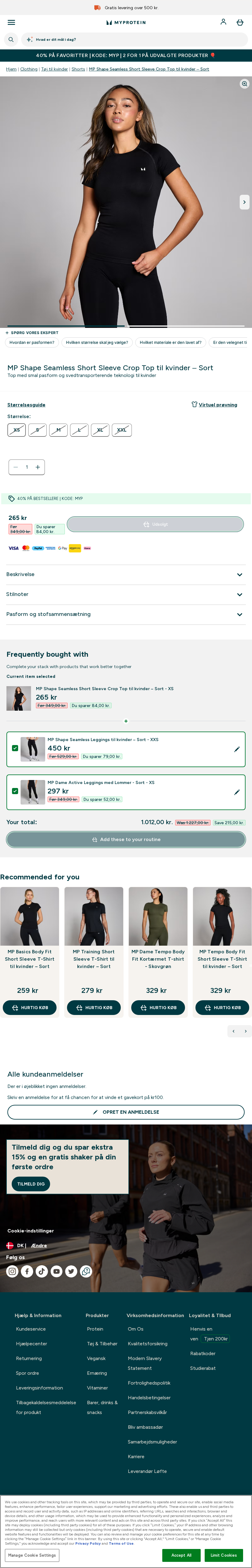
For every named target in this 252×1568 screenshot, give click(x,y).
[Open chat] (86, 1271)
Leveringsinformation (39, 1387)
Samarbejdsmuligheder (152, 1441)
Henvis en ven (209, 1333)
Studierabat (203, 1368)
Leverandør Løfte (147, 1471)
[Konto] (224, 22)
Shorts (78, 69)
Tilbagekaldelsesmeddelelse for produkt (46, 1407)
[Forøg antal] (38, 467)
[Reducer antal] (15, 467)
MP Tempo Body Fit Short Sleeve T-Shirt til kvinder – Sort (222, 959)
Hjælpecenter (31, 1343)
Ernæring (97, 1373)
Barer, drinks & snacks (102, 1407)
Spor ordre (27, 1373)
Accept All (181, 1555)
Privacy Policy (88, 1543)
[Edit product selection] (237, 749)
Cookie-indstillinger (30, 1230)
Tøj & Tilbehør (102, 1343)
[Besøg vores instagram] (12, 1271)
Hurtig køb (34, 1007)
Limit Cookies (224, 1555)
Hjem (11, 69)
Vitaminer (97, 1387)
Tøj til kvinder (54, 69)
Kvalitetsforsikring (147, 1343)
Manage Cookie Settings (32, 1555)
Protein (95, 1329)
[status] (26, 467)
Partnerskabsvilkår (147, 1412)
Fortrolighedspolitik (149, 1382)
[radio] (16, 430)
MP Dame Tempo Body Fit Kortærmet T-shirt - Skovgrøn (158, 959)
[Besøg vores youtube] (56, 1271)
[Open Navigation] (11, 22)
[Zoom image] (245, 84)
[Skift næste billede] (245, 202)
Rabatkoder (202, 1353)
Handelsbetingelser (149, 1397)
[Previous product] (233, 1031)
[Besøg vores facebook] (27, 1271)
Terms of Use (121, 1543)
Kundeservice (31, 1329)
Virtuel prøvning (218, 404)
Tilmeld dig (31, 1184)
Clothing (28, 69)
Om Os (136, 1329)
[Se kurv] (240, 22)
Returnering (29, 1358)
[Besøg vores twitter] (71, 1271)
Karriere (136, 1456)
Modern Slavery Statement (145, 1363)
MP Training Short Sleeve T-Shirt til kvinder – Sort (94, 959)
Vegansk (96, 1358)
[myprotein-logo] (126, 22)
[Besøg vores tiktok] (42, 1271)
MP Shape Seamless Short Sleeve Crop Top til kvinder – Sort (149, 69)
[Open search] (11, 39)
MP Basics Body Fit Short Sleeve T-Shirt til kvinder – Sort (29, 959)
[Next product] (246, 1031)
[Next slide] (251, 965)
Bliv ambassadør (145, 1427)
